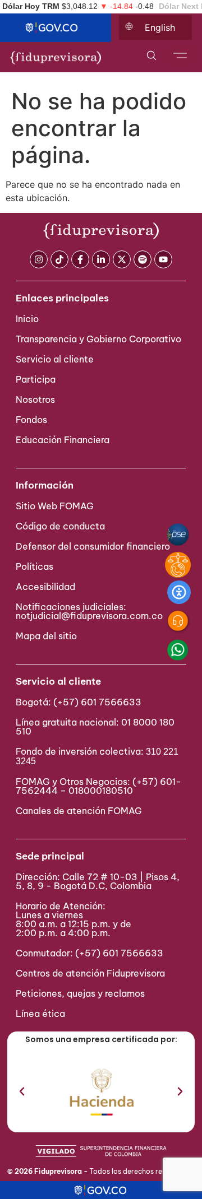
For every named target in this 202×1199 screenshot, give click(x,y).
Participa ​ (37, 379)
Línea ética (40, 1013)
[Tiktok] (59, 259)
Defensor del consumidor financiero (93, 546)
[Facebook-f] (80, 259)
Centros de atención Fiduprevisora (90, 973)
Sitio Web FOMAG (55, 506)
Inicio (27, 318)
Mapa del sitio (46, 636)
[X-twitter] (122, 259)
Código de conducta (60, 526)
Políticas (34, 566)
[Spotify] (143, 259)
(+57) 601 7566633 (97, 702)
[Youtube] (163, 259)
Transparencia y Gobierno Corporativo (98, 339)
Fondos (31, 419)
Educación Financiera (62, 439)
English (160, 27)
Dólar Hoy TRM (30, 6)
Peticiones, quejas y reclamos (80, 993)
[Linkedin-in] (101, 259)
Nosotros (35, 399)
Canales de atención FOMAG (81, 810)
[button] (21, 1091)
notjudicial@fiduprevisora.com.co (89, 615)
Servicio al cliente (55, 359)
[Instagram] (39, 259)
